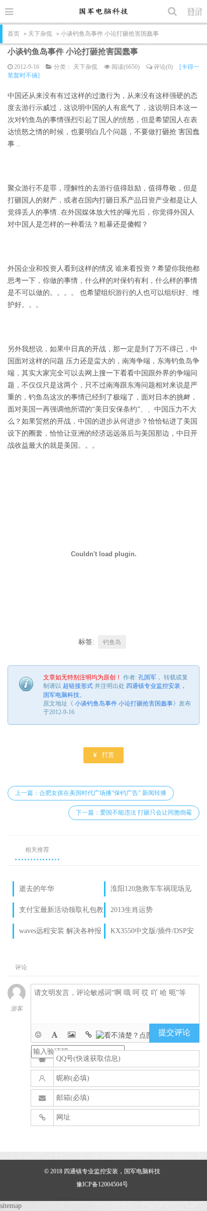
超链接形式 (78, 685)
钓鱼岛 (112, 642)
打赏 (103, 754)
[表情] (38, 1035)
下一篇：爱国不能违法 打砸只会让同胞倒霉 (134, 812)
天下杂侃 (40, 33)
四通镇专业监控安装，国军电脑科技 (112, 1171)
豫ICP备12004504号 (102, 1184)
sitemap (11, 1205)
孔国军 (147, 677)
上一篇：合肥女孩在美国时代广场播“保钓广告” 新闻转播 (90, 792)
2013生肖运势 (132, 910)
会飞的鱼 (103, 11)
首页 (14, 33)
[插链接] (88, 1035)
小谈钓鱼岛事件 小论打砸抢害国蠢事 (73, 51)
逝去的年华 (36, 888)
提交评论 (174, 1032)
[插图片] (71, 1035)
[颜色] (54, 1035)
